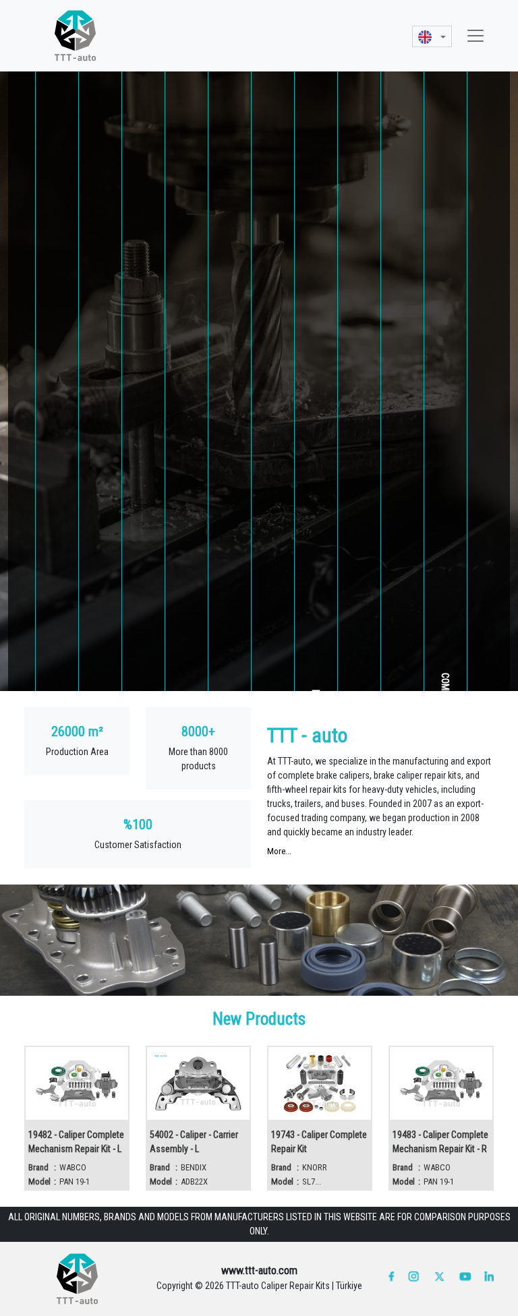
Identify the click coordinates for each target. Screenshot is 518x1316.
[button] (432, 36)
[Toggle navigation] (475, 36)
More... (279, 851)
